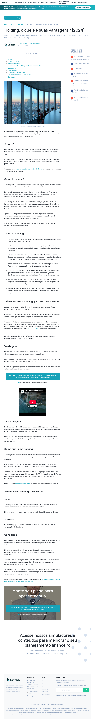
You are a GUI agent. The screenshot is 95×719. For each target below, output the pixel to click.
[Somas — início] (4, 2)
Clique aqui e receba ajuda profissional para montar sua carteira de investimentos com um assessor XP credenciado (32, 377)
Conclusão (11, 77)
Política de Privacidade (45, 690)
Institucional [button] (82, 2)
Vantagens (12, 68)
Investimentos (21, 24)
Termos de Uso (46, 694)
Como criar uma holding (16, 72)
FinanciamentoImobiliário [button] (64, 2)
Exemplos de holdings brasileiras (19, 75)
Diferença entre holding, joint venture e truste (24, 66)
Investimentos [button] (19, 2)
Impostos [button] (44, 2)
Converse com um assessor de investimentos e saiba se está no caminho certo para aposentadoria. (33, 608)
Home (6, 24)
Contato (44, 686)
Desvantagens (13, 70)
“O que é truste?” (34, 329)
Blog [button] (73, 2)
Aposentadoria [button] (32, 2)
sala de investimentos (22, 484)
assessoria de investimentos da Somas (29, 169)
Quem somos (45, 681)
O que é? (11, 59)
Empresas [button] (53, 2)
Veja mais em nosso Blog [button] (12, 18)
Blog (12, 24)
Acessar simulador (83, 7)
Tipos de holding (14, 64)
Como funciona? (14, 61)
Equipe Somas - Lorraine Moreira (29, 44)
